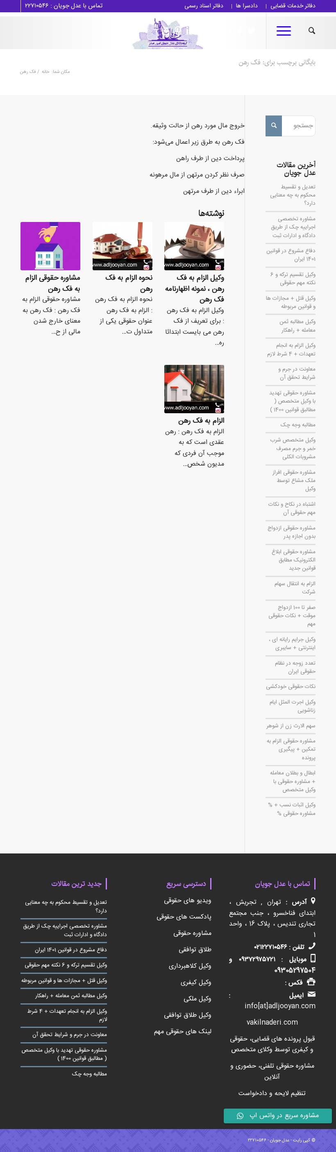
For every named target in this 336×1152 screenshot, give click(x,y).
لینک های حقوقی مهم (182, 1031)
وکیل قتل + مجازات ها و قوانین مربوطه (291, 302)
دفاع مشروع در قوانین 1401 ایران (291, 255)
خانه (45, 72)
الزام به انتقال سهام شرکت (295, 588)
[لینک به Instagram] (213, 31)
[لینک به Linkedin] (225, 31)
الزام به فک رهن (201, 421)
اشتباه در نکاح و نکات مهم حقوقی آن (292, 508)
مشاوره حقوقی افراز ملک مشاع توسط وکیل (294, 481)
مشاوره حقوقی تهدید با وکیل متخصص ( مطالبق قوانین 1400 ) (292, 401)
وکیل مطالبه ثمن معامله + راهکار (297, 326)
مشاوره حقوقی (192, 933)
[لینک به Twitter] (249, 31)
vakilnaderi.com (272, 1022)
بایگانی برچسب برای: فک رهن (277, 62)
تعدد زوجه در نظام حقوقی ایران (295, 667)
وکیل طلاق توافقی (187, 1015)
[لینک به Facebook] (237, 31)
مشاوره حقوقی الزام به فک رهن (52, 283)
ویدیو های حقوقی (187, 900)
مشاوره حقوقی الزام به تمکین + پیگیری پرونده (291, 750)
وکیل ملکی (197, 999)
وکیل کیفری (196, 982)
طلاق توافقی (195, 949)
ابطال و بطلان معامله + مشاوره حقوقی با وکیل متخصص (293, 781)
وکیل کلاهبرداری (190, 966)
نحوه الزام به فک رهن (128, 283)
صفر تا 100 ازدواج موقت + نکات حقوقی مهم (292, 616)
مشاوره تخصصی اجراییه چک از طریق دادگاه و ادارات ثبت (293, 227)
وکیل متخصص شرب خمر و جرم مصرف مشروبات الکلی (293, 449)
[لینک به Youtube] (163, 31)
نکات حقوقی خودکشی (291, 686)
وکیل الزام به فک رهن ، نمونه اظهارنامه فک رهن (194, 289)
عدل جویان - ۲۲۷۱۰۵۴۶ (268, 1140)
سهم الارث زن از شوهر (291, 726)
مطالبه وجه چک (298, 425)
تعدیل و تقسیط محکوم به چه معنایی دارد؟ (293, 195)
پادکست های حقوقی (184, 917)
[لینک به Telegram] (200, 31)
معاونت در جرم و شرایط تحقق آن (297, 373)
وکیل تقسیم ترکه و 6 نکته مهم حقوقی (293, 278)
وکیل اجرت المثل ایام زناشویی (293, 706)
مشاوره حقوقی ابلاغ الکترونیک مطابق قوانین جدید (294, 560)
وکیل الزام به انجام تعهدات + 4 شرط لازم (291, 349)
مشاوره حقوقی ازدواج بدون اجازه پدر (292, 532)
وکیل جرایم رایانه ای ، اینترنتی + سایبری (292, 643)
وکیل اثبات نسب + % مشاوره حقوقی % (292, 809)
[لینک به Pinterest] (176, 31)
